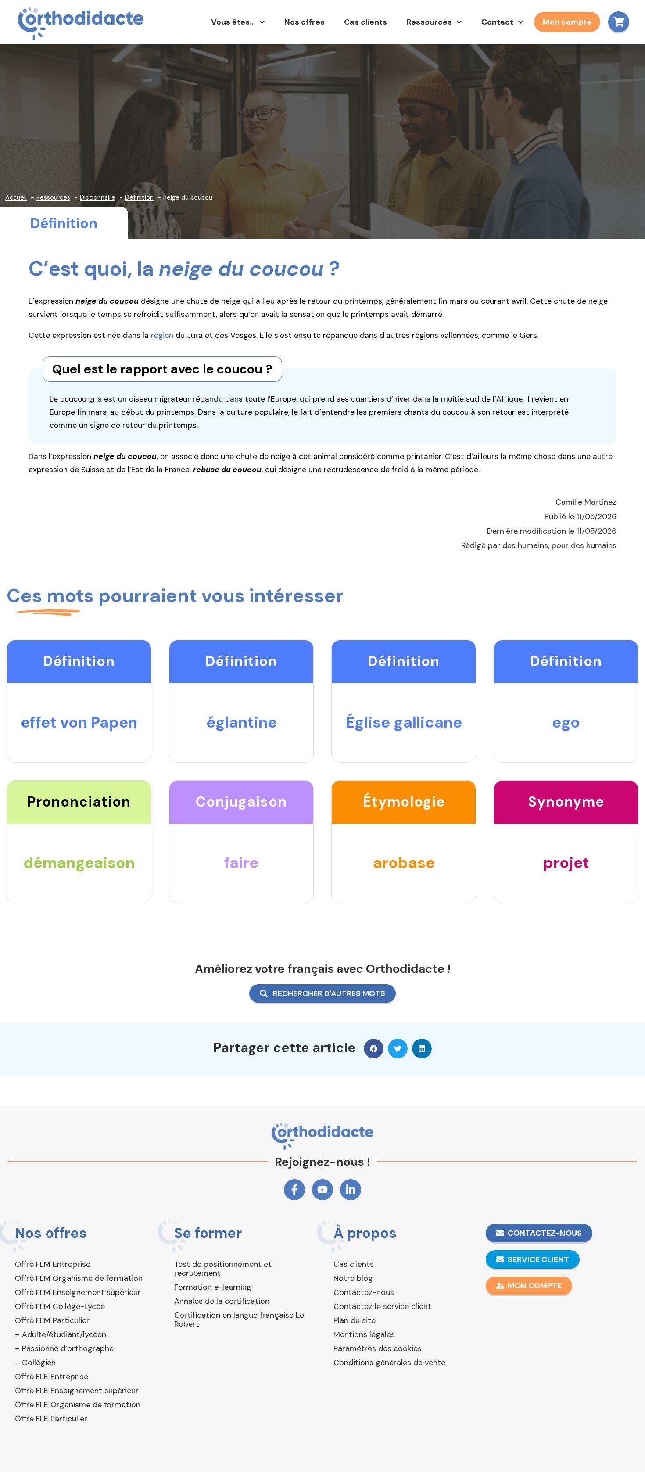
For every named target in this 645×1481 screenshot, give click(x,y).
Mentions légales (364, 1334)
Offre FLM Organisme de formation (79, 1278)
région (162, 335)
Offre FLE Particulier (51, 1418)
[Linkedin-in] (350, 1189)
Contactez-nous (363, 1292)
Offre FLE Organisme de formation (77, 1404)
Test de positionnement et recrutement (223, 1268)
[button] (373, 1048)
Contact (497, 22)
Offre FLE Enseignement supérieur (77, 1390)
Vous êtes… (233, 22)
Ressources (429, 22)
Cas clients (365, 22)
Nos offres (304, 22)
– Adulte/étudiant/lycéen (60, 1334)
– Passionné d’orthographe (64, 1348)
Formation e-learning (212, 1287)
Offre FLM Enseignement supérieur (78, 1292)
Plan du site (354, 1320)
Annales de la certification (221, 1301)
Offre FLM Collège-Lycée (60, 1306)
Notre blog (353, 1278)
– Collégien (35, 1362)
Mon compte (567, 22)
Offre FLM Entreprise (52, 1264)
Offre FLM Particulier (52, 1320)
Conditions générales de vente (389, 1362)
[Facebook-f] (294, 1189)
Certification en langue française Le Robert (239, 1319)
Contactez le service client (382, 1306)
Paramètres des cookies (377, 1348)
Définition (63, 223)
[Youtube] (322, 1189)
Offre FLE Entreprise (51, 1376)
